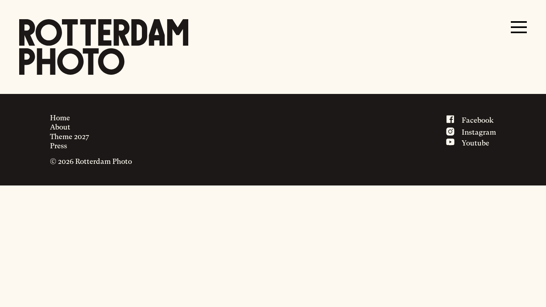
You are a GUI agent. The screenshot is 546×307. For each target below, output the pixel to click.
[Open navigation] (519, 27)
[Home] (103, 47)
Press (58, 146)
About (60, 127)
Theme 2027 (69, 136)
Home (60, 118)
